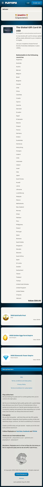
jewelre (22, 15)
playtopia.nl (6, 440)
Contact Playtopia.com (21, 474)
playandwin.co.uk (18, 438)
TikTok (35, 431)
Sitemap (21, 478)
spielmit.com (29, 438)
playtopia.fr (14, 440)
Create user (37, 3)
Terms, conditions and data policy (22, 381)
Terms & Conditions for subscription (21, 388)
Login (28, 3)
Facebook (26, 431)
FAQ (21, 377)
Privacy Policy (21, 384)
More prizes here (7, 369)
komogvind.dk (7, 438)
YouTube (19, 431)
